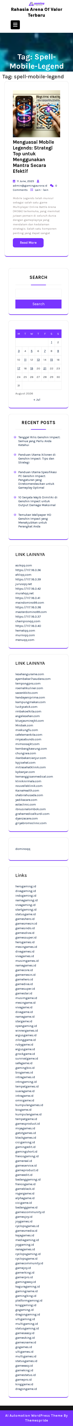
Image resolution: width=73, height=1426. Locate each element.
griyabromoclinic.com (31, 823)
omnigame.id (24, 1100)
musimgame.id (26, 998)
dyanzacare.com (26, 818)
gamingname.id (26, 1291)
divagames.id (24, 951)
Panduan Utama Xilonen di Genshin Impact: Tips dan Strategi (37, 458)
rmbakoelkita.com (28, 711)
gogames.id (23, 1347)
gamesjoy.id (24, 1217)
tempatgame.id (26, 1119)
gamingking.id (25, 1296)
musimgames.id (27, 961)
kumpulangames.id (29, 1105)
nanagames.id (25, 1249)
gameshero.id (25, 919)
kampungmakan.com (30, 702)
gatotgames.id (25, 1133)
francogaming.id (27, 1156)
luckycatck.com (26, 707)
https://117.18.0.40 (28, 626)
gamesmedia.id (26, 1230)
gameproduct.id (26, 1170)
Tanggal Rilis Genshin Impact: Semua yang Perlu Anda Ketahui (39, 441)
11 (25, 359)
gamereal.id (23, 1161)
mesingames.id (26, 947)
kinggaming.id (25, 1305)
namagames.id (25, 965)
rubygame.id (24, 1044)
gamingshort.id (26, 1151)
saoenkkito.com (26, 693)
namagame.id (25, 1016)
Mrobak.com (24, 725)
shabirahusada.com (29, 795)
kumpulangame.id (28, 1114)
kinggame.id (24, 1384)
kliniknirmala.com (28, 781)
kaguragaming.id (27, 1286)
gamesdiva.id (24, 933)
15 (51, 359)
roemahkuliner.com (29, 688)
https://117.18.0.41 (27, 598)
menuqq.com (24, 640)
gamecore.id (24, 970)
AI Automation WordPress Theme (34, 1415)
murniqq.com (25, 635)
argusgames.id (26, 1035)
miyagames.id (25, 1128)
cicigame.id (23, 1203)
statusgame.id (25, 914)
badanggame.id (26, 1207)
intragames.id (25, 1077)
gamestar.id (23, 993)
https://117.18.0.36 (28, 570)
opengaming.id (26, 1026)
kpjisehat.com (25, 762)
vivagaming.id (25, 905)
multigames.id (25, 1356)
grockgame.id (25, 1054)
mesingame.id (25, 1002)
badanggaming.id (28, 1179)
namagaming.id (26, 900)
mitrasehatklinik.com (30, 767)
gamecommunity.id (29, 1263)
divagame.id (24, 1012)
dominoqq (22, 849)
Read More (28, 243)
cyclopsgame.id (26, 1258)
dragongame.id (26, 1389)
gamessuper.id (26, 937)
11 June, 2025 (26, 181)
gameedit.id (24, 1175)
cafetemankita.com (28, 734)
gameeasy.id (24, 1365)
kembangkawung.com (31, 748)
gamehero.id (24, 979)
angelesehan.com (27, 716)
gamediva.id (24, 984)
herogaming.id (25, 886)
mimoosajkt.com (27, 744)
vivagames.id (24, 956)
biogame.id (23, 1109)
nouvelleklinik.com (28, 786)
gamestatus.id (25, 1375)
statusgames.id (26, 1361)
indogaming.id (25, 895)
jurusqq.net (23, 584)
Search (38, 277)
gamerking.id (24, 1272)
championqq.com (27, 621)
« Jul (36, 399)
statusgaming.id (27, 1328)
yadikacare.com (26, 800)
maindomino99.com (29, 602)
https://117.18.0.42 (28, 588)
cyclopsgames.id (27, 1226)
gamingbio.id (25, 1068)
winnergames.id (26, 1030)
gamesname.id (25, 1342)
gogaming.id (24, 1310)
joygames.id (24, 1221)
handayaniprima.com (30, 697)
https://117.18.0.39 (28, 579)
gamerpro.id (24, 1277)
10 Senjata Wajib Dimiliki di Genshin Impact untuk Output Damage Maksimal (37, 501)
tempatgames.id (27, 1086)
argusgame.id (25, 1049)
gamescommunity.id (30, 1212)
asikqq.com (23, 565)
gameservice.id (26, 1165)
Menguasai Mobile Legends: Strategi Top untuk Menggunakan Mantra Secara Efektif (33, 156)
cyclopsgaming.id (28, 1254)
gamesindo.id (25, 928)
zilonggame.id (25, 1040)
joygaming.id (24, 1244)
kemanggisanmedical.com (34, 776)
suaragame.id (25, 1091)
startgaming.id (26, 909)
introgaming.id (26, 1082)
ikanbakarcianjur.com (30, 758)
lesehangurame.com (29, 674)
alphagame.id (25, 1198)
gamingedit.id (25, 1147)
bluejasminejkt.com (29, 721)
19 (31, 368)
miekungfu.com (26, 730)
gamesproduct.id (27, 1123)
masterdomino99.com (31, 612)
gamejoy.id (23, 1268)
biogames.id (24, 1072)
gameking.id (24, 1370)
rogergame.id (24, 1193)
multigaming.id (26, 1324)
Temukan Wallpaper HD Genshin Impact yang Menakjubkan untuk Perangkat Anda (34, 520)
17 (18, 368)
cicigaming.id (25, 1142)
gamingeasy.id (25, 1282)
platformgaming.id (28, 1300)
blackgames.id (25, 1137)
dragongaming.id (27, 1314)
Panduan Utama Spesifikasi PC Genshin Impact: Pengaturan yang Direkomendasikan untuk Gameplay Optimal (37, 479)
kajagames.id (24, 1235)
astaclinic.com (25, 804)
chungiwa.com (25, 753)
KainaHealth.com (27, 790)
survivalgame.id (26, 1058)
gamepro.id (23, 1379)
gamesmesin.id (26, 923)
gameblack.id (25, 1189)
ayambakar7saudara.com (33, 679)
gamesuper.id (25, 988)
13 (38, 359)
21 (44, 368)
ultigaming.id (25, 1319)
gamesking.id (25, 1338)
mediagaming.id (27, 1240)
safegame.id (24, 1063)
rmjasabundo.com (28, 739)
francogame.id (25, 1184)
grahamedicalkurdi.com (32, 814)
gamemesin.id (25, 975)
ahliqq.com (23, 574)
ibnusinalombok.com (30, 809)
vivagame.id (24, 1007)
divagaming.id (25, 891)
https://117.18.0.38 (28, 607)
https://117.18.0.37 (28, 616)
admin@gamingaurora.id (30, 185)
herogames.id (25, 942)
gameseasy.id (24, 1333)
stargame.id (23, 1021)
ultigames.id (24, 1351)
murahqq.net (24, 593)
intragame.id (24, 1096)
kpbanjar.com (25, 772)
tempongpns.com (27, 683)
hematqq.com (25, 630)
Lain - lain (41, 190)
